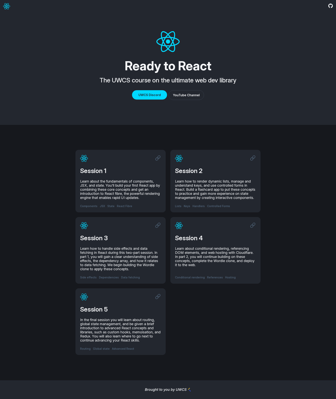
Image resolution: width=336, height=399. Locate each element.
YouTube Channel (186, 95)
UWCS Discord (149, 95)
